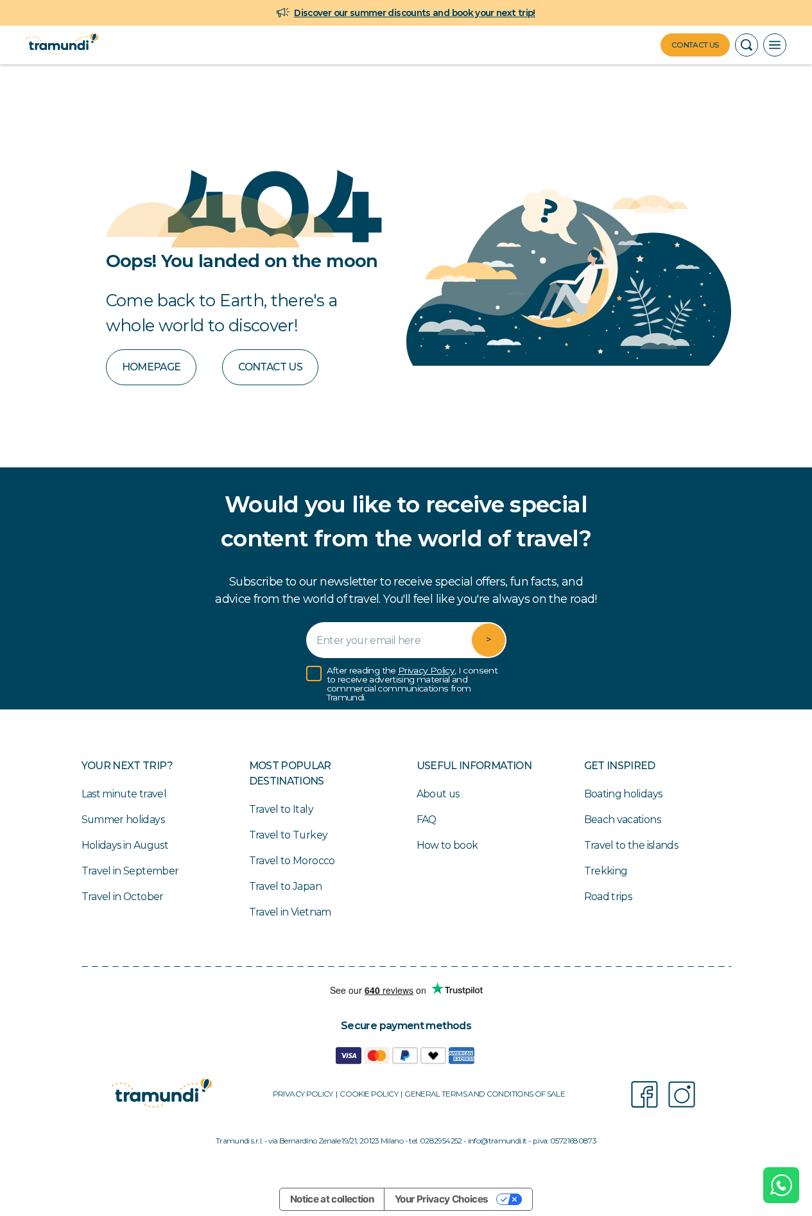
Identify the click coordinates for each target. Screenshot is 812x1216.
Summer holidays (123, 819)
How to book (447, 845)
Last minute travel (124, 794)
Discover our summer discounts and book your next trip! (414, 13)
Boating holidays (623, 794)
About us (438, 794)
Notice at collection (332, 1199)
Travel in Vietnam (290, 912)
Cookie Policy (369, 1094)
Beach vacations (622, 819)
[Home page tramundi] (62, 44)
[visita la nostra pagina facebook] (644, 1094)
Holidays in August (125, 845)
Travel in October (123, 896)
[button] (746, 44)
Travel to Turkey (288, 835)
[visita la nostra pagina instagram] (681, 1094)
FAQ (426, 819)
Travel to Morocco (292, 861)
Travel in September (130, 871)
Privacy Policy (426, 670)
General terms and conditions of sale (484, 1094)
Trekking (606, 871)
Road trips (608, 896)
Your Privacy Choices (441, 1199)
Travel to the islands (631, 845)
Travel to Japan (285, 886)
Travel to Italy (281, 809)
